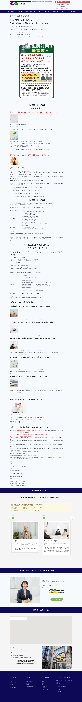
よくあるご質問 (55, 11)
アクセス (62, 8)
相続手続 (20, 11)
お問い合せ (73, 11)
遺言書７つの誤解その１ (24, 478)
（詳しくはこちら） (14, 461)
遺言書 (26, 11)
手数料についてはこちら (28, 228)
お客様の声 (47, 11)
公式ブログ (57, 8)
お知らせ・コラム (64, 11)
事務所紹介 (13, 11)
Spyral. (43, 700)
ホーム (7, 11)
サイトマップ (67, 8)
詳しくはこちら (14, 168)
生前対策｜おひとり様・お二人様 (36, 11)
